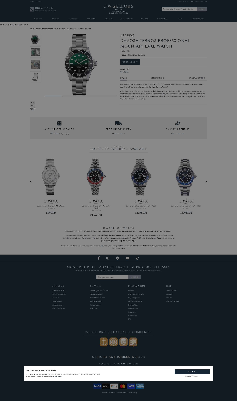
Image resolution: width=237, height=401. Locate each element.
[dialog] (118, 373)
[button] (192, 376)
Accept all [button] (192, 372)
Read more (57, 377)
